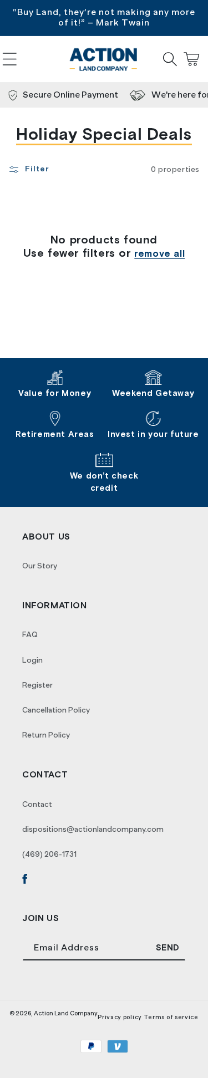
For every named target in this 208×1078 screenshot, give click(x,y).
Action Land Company (66, 1013)
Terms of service (171, 1017)
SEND (168, 948)
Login (32, 659)
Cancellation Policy (56, 709)
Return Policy (46, 734)
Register (37, 684)
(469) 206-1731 (49, 854)
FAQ (30, 634)
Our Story (39, 565)
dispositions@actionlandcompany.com (93, 829)
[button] (10, 59)
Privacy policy (120, 1017)
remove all (159, 254)
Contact (37, 804)
